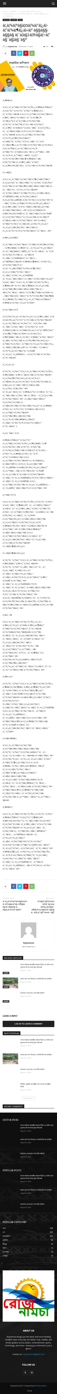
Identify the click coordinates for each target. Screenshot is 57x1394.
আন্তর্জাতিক (13, 11)
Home (5, 11)
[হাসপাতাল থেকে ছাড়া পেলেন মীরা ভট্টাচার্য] (10, 997)
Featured (6, 20)
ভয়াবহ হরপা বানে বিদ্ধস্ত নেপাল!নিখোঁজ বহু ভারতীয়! (36, 979)
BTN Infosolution (40, 1386)
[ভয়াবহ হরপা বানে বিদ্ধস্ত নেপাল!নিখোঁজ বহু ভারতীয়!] (10, 983)
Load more (27, 1098)
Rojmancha (12, 46)
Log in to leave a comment (29, 1024)
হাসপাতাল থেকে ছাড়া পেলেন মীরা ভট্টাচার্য (32, 993)
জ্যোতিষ (20, 20)
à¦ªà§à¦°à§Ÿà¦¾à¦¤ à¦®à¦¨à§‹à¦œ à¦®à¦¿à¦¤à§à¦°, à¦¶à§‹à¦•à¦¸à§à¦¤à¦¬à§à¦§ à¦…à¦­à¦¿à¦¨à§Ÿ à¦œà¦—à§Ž (42, 907)
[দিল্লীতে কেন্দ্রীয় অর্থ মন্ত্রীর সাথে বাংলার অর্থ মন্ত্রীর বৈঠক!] (10, 1088)
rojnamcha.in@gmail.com (34, 1354)
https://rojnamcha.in (28, 946)
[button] (53, 3)
